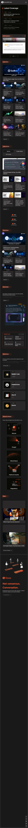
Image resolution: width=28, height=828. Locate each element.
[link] (3, 83)
